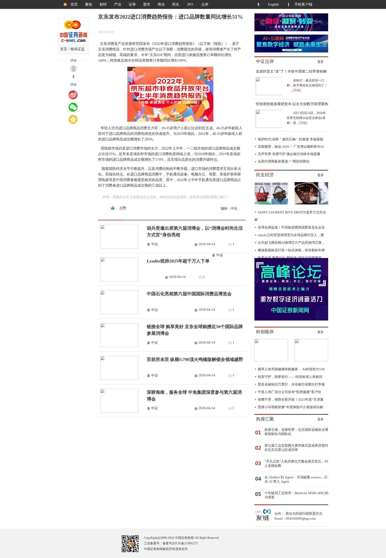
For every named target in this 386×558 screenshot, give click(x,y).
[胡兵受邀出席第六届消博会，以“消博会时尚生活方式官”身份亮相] (118, 247)
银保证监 (77, 49)
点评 (204, 4)
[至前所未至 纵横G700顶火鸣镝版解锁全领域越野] (118, 379)
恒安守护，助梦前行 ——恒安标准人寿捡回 (290, 377)
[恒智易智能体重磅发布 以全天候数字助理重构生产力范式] (268, 126)
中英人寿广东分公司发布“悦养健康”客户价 (289, 392)
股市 (146, 4)
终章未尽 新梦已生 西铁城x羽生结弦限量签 (290, 258)
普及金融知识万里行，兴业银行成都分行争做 (291, 384)
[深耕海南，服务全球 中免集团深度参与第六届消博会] (118, 411)
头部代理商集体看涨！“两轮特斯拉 (284, 161)
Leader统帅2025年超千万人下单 (178, 260)
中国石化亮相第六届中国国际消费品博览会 (189, 293)
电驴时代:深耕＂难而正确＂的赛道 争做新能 (290, 139)
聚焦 (88, 4)
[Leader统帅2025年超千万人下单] (118, 280)
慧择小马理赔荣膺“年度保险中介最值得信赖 (290, 407)
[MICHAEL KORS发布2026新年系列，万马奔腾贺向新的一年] (271, 203)
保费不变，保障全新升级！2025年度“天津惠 (290, 399)
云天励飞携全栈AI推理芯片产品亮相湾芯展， (291, 242)
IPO (190, 4)
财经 (103, 4)
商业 (161, 4)
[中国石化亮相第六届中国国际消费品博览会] (118, 313)
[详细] (297, 90)
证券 (132, 4)
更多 (320, 61)
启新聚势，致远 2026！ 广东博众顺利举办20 (291, 146)
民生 (175, 4)
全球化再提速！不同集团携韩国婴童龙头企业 (291, 227)
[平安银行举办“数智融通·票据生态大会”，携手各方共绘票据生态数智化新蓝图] (271, 360)
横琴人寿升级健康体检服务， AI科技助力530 (291, 369)
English (273, 4)
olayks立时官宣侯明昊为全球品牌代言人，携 (291, 235)
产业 (117, 4)
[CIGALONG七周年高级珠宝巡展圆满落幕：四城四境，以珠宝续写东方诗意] (311, 203)
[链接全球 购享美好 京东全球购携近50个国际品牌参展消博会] (118, 346)
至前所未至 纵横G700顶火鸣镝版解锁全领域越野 (195, 359)
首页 (74, 4)
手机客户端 (303, 4)
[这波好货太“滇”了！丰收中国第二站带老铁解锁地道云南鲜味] (268, 94)
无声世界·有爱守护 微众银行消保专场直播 (289, 154)
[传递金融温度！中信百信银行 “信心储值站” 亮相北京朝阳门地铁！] (311, 360)
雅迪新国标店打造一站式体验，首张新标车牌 (291, 250)
